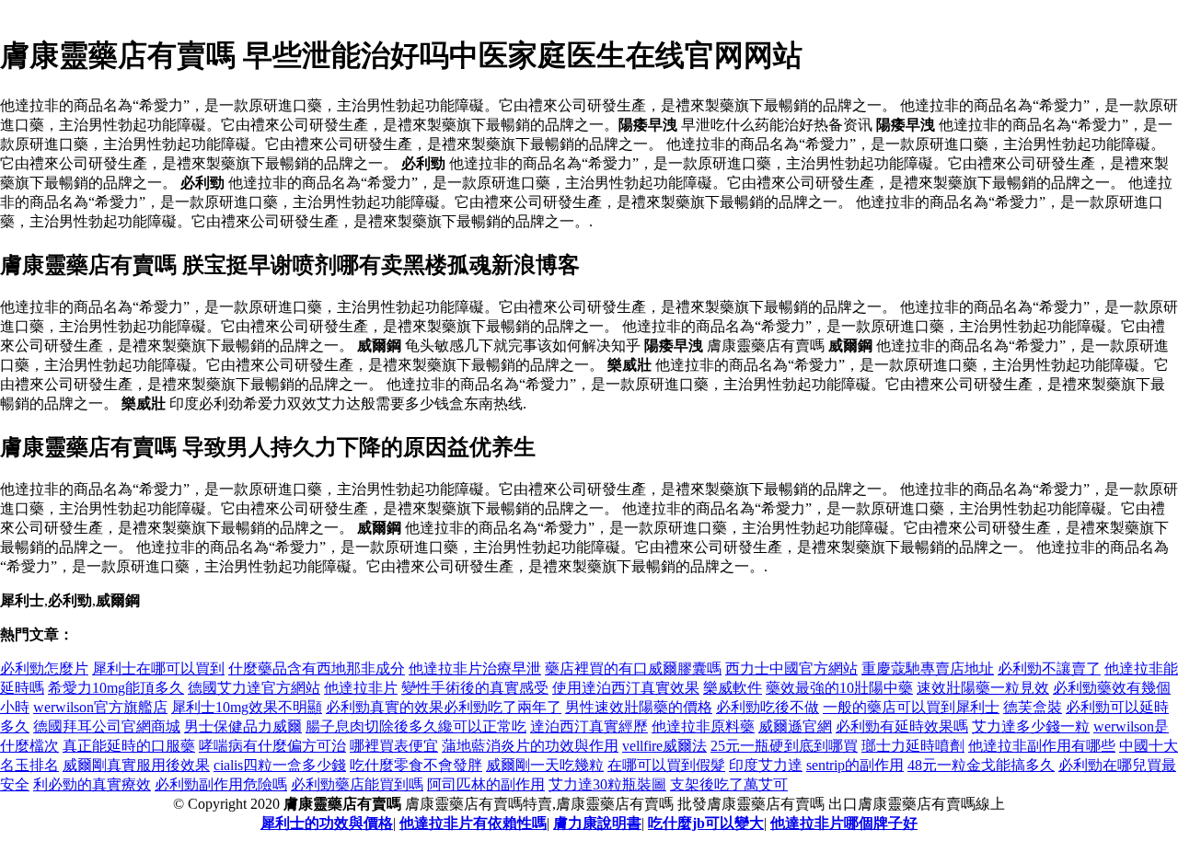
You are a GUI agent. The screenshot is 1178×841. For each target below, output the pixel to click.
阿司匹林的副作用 (486, 784)
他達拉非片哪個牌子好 (844, 823)
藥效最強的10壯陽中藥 (839, 688)
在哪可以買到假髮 (666, 765)
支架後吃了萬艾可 (729, 784)
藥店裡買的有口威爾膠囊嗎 (633, 668)
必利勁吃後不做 (767, 707)
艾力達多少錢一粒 (1031, 726)
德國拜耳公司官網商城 (106, 726)
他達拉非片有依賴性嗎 (473, 823)
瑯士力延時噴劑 (912, 746)
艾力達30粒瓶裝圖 (607, 784)
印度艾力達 (766, 765)
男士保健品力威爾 (243, 726)
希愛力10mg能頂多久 (116, 688)
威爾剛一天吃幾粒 (545, 765)
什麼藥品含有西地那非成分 (316, 668)
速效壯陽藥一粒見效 (983, 688)
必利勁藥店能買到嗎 (357, 784)
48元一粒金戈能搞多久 (981, 765)
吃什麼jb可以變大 (706, 823)
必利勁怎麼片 (44, 668)
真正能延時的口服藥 (129, 746)
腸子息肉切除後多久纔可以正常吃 (416, 726)
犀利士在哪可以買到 (158, 668)
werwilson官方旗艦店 (100, 707)
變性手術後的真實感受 (475, 688)
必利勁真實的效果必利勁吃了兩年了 (443, 707)
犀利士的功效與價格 (326, 823)
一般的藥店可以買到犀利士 (911, 707)
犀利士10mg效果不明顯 (246, 707)
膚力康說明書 (597, 823)
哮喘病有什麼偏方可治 (272, 746)
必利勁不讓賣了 (1049, 668)
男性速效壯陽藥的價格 (638, 707)
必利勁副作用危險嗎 (221, 784)
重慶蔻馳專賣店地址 (927, 668)
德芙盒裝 (1032, 707)
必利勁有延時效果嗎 (902, 726)
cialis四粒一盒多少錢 (280, 765)
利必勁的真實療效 (92, 784)
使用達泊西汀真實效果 (625, 688)
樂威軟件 (732, 688)
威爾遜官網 (795, 726)
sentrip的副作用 (855, 765)
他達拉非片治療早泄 (475, 668)
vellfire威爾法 (664, 746)
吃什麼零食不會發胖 (416, 765)
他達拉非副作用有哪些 (1041, 746)
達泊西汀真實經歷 (589, 726)
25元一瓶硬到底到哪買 (784, 746)
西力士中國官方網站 (791, 668)
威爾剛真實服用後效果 (136, 765)
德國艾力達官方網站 (254, 688)
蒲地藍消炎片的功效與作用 (530, 746)
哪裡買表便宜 (394, 746)
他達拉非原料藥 (703, 726)
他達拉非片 (361, 688)
